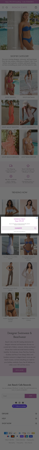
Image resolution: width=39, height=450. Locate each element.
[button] (19, 228)
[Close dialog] (37, 218)
